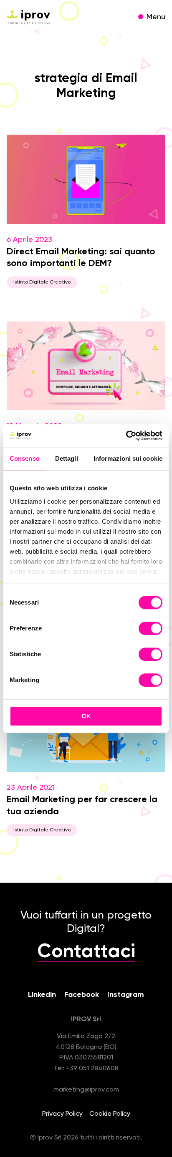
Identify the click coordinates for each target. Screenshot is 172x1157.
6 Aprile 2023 (81, 260)
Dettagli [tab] (66, 458)
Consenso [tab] (25, 458)
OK (86, 716)
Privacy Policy (62, 1114)
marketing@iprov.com (86, 1090)
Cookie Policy (109, 1114)
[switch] (150, 629)
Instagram (125, 995)
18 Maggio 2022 (82, 440)
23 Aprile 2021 (82, 808)
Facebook (81, 995)
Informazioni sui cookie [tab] (128, 458)
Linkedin (42, 995)
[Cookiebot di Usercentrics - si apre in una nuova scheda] (125, 435)
